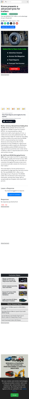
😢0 (18, 109)
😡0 (13, 109)
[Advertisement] (14, 91)
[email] (14, 23)
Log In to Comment (14, 194)
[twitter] (11, 23)
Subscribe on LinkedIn (8, 27)
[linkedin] (8, 23)
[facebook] (2, 23)
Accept (14, 395)
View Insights (8, 121)
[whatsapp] (5, 23)
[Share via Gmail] (17, 23)
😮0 (23, 109)
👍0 (3, 109)
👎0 (8, 109)
